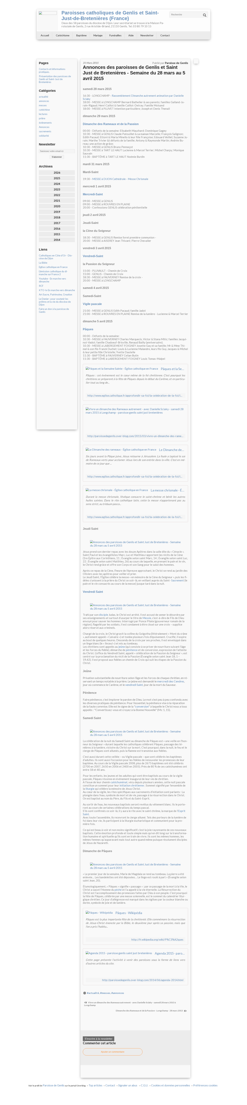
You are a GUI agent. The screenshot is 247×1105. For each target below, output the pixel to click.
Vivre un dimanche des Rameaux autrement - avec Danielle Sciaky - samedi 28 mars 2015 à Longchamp (130, 1004)
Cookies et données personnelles (170, 1085)
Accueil (45, 35)
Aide (131, 35)
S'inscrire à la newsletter (98, 1038)
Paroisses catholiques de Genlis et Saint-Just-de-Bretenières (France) (110, 15)
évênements (45, 122)
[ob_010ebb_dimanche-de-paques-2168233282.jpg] (135, 865)
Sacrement (177, 580)
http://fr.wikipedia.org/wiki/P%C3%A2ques (157, 939)
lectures (43, 114)
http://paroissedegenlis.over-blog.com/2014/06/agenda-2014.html (142, 980)
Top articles (95, 1085)
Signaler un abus (128, 1085)
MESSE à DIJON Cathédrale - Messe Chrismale (120, 178)
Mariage (98, 35)
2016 (57, 228)
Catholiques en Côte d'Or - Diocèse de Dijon (56, 257)
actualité (43, 96)
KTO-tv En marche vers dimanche (57, 290)
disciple (103, 614)
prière (42, 118)
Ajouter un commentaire (112, 1052)
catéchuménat (119, 782)
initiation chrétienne (132, 785)
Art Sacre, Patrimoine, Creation (55, 294)
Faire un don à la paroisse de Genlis (54, 310)
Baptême (81, 35)
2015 (57, 234)
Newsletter (147, 35)
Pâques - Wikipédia (128, 913)
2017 (57, 223)
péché (118, 889)
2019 (57, 211)
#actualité (93, 993)
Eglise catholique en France (53, 267)
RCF (41, 285)
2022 (57, 195)
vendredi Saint (134, 684)
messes (43, 105)
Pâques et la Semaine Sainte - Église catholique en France (173, 369)
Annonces (44, 127)
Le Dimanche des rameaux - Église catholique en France (172, 450)
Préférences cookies (205, 1085)
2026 (57, 172)
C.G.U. (144, 1085)
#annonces (117, 993)
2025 (57, 178)
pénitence (132, 650)
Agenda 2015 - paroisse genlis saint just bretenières (170, 953)
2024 (57, 183)
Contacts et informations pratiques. (52, 70)
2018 (57, 217)
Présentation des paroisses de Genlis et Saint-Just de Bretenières (55, 79)
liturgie (90, 788)
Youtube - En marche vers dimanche (52, 280)
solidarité (44, 135)
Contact (165, 35)
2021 (57, 200)
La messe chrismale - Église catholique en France (168, 490)
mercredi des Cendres (170, 681)
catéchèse (44, 109)
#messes (105, 993)
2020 (57, 206)
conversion (141, 706)
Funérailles (115, 35)
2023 (57, 189)
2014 (57, 239)
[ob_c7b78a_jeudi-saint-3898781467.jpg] (135, 543)
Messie (146, 618)
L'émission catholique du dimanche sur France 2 (53, 273)
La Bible (43, 262)
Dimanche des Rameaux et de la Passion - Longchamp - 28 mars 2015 (149, 1010)
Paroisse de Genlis (53, 1085)
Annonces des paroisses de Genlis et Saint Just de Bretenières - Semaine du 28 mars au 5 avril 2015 (134, 73)
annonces (44, 101)
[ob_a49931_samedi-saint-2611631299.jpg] (135, 732)
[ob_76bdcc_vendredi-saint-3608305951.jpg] (135, 606)
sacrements (45, 131)
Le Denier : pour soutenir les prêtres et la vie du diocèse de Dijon (55, 301)
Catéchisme (62, 35)
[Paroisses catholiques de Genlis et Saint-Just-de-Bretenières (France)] (48, 20)
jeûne (121, 646)
